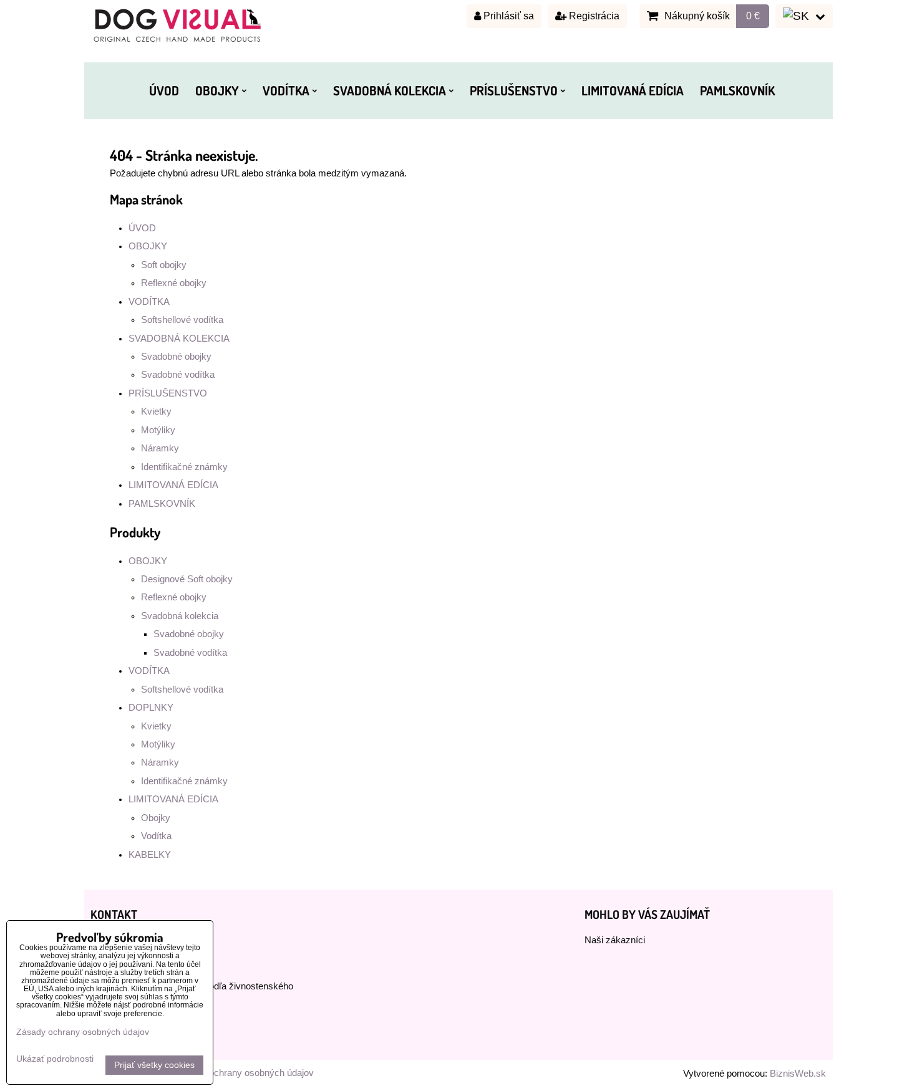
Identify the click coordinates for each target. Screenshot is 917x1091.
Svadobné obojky (176, 357)
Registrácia (592, 16)
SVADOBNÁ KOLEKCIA (389, 90)
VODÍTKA (286, 90)
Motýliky (158, 430)
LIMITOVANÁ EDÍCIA (632, 90)
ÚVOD (164, 90)
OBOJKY (217, 90)
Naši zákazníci (615, 940)
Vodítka (156, 836)
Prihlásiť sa (507, 16)
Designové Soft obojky (187, 579)
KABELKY (150, 855)
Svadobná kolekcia (179, 616)
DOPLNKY (151, 708)
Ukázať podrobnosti (55, 1059)
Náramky (160, 448)
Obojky (155, 818)
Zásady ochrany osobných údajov (245, 1073)
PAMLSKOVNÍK (737, 90)
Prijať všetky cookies (154, 1065)
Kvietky (156, 411)
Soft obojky (164, 265)
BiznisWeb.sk (798, 1074)
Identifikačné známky (184, 467)
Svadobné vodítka (178, 375)
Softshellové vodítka (182, 320)
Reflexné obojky (173, 283)
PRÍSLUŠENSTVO (514, 90)
